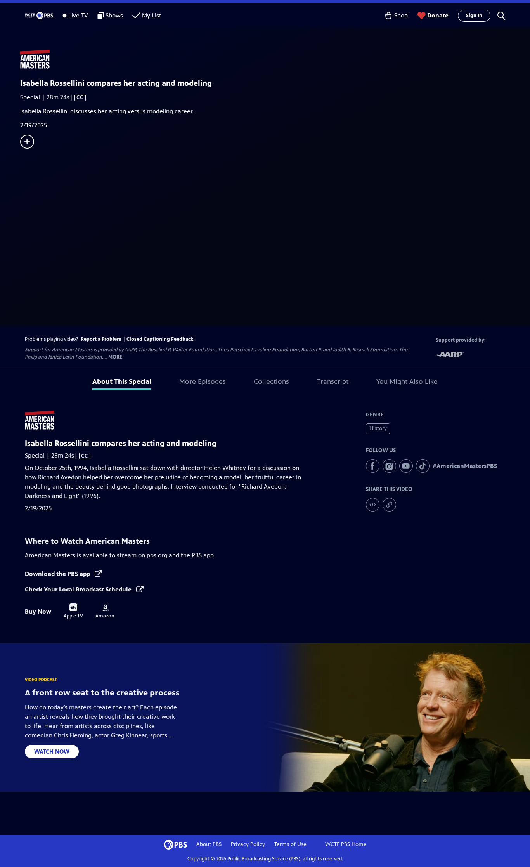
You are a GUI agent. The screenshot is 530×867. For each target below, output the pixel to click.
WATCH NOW (51, 751)
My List (151, 15)
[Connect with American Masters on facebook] (372, 466)
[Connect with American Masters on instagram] (389, 466)
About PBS (209, 844)
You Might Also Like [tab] (407, 381)
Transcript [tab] (332, 381)
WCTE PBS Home (346, 844)
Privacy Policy (248, 844)
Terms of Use (290, 844)
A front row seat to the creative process (102, 692)
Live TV (78, 15)
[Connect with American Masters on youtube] (406, 466)
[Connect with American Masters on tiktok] (423, 466)
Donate (438, 15)
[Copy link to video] (389, 505)
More (115, 357)
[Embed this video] (372, 505)
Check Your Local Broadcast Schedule (79, 589)
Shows (114, 15)
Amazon (104, 611)
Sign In (474, 15)
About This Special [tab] (121, 381)
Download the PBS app (58, 573)
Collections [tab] (271, 381)
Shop (401, 15)
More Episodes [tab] (202, 381)
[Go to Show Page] (275, 59)
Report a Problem (101, 339)
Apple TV (73, 611)
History (378, 428)
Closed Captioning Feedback (159, 339)
